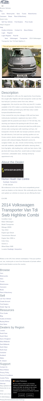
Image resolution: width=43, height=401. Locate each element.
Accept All (21, 395)
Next (38, 63)
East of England (5, 339)
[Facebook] (1, 267)
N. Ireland (3, 361)
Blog (1, 316)
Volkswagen (14, 38)
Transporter (23, 38)
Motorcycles (10, 13)
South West (4, 336)
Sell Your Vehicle (7, 22)
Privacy (2, 399)
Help (1, 27)
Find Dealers (18, 22)
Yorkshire (3, 352)
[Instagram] (3, 267)
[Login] (1, 5)
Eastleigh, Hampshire (10, 182)
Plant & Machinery (20, 16)
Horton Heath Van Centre (15, 179)
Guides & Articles (7, 30)
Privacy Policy (4, 372)
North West (3, 347)
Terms (7, 399)
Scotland (3, 355)
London (2, 330)
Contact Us (18, 30)
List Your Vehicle (5, 299)
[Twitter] (2, 267)
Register (10, 33)
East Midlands (4, 344)
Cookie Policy (4, 378)
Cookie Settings (5, 381)
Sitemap (2, 383)
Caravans (3, 287)
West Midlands (5, 341)
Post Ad (15, 35)
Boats (10, 16)
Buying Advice (4, 321)
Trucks (24, 13)
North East (3, 350)
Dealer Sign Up (5, 307)
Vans (18, 13)
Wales (2, 358)
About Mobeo (28, 30)
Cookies (11, 399)
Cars (3, 13)
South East (3, 333)
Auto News (3, 324)
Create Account (5, 301)
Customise (30, 395)
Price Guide (29, 22)
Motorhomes (32, 13)
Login (3, 33)
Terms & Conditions (6, 375)
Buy (1, 11)
